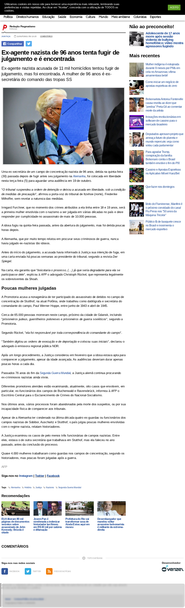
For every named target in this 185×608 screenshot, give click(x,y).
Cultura (90, 17)
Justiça (5, 36)
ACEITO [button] (174, 7)
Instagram (26, 476)
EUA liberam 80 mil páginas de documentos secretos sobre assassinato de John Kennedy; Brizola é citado (15, 525)
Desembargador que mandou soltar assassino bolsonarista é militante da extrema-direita (110, 524)
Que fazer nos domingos (160, 186)
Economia (76, 17)
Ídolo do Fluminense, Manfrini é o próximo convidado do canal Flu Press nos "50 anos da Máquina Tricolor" (164, 209)
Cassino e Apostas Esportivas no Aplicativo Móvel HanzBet (163, 171)
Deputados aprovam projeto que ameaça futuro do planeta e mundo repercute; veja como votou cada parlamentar (164, 139)
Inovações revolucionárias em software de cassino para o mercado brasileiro (163, 120)
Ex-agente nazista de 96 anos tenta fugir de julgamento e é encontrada (60, 55)
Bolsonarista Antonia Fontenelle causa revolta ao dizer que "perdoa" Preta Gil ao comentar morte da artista (164, 105)
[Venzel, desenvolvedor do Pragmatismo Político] (173, 568)
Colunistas (140, 17)
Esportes (155, 17)
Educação (48, 17)
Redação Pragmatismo (22, 26)
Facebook (53, 476)
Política (8, 17)
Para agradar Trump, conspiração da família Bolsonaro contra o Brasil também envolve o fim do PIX (163, 157)
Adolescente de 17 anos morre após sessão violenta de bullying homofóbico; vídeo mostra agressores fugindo (164, 40)
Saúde (62, 17)
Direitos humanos (27, 17)
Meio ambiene (120, 17)
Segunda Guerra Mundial (55, 373)
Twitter (39, 476)
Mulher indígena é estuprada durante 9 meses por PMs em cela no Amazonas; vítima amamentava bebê (163, 70)
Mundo (103, 17)
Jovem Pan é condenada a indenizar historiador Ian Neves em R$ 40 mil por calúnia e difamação (47, 524)
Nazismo (50, 487)
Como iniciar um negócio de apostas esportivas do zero (162, 83)
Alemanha (79, 176)
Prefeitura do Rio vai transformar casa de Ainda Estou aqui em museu (77, 522)
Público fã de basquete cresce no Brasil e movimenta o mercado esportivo (163, 225)
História (27, 487)
